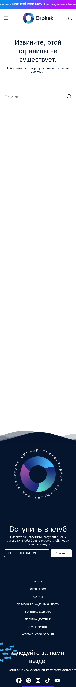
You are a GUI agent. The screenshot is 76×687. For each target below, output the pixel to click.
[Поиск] (69, 97)
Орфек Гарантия (38, 627)
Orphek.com (38, 589)
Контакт (38, 596)
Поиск (38, 581)
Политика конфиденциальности (38, 604)
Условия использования (38, 634)
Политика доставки (38, 619)
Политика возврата (38, 611)
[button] (6, 18)
